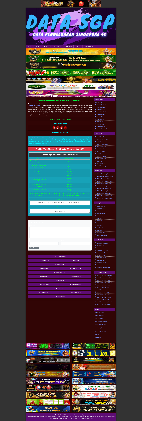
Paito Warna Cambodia (102, 144)
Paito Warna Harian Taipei (103, 294)
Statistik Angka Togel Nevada (104, 195)
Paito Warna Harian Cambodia (104, 282)
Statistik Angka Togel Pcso (103, 186)
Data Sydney (99, 211)
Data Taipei (99, 225)
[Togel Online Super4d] (71, 65)
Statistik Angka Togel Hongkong (104, 176)
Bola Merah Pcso (100, 255)
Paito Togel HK (98, 102)
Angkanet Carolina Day (100, 324)
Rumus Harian (76, 260)
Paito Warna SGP (49, 416)
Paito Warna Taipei (101, 156)
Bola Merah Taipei (101, 262)
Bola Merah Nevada (101, 265)
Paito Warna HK (31, 416)
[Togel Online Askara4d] (48, 374)
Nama (31, 240)
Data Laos (99, 223)
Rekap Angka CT (44, 268)
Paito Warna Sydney (101, 141)
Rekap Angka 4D (44, 276)
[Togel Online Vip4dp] (94, 360)
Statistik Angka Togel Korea (103, 188)
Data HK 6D (99, 230)
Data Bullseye (100, 215)
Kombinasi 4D (44, 292)
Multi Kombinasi (76, 284)
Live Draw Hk (98, 337)
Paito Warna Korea (101, 151)
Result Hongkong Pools (100, 331)
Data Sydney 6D (100, 232)
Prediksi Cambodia (101, 112)
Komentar (43, 103)
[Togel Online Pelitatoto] (71, 86)
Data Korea (99, 220)
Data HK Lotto (66, 418)
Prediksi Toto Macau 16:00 (35, 105)
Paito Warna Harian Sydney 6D (104, 302)
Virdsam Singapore (100, 312)
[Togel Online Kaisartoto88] (48, 402)
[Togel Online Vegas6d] (48, 367)
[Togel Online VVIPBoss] (71, 51)
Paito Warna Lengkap (102, 166)
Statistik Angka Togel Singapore (104, 174)
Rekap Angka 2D (60, 272)
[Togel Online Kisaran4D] (71, 72)
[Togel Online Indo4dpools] (48, 409)
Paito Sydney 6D (88, 46)
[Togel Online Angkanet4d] (94, 388)
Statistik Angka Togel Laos (103, 191)
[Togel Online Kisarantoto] (71, 79)
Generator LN (45, 260)
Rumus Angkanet (99, 315)
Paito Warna (69, 46)
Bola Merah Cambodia (102, 250)
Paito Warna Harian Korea (103, 290)
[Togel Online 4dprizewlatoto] (48, 395)
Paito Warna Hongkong (102, 139)
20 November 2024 (34, 103)
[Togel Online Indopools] (94, 395)
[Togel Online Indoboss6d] (94, 346)
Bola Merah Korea (101, 257)
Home (29, 46)
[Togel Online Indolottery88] (94, 381)
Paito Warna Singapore (102, 137)
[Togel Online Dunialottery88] (94, 367)
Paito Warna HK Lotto (57, 418)
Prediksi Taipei (100, 124)
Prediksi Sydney (100, 109)
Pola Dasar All (76, 276)
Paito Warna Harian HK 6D (103, 299)
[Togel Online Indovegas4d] (94, 409)
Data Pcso (99, 218)
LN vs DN (60, 288)
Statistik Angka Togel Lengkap (104, 198)
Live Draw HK (37, 46)
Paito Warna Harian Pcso (102, 287)
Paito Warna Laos (101, 154)
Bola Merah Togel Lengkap (103, 267)
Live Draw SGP (47, 46)
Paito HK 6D (78, 46)
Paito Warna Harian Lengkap (103, 304)
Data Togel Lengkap (101, 235)
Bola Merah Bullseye (101, 253)
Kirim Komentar (34, 247)
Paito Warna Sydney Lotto (87, 418)
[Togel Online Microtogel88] (48, 346)
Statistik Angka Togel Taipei (103, 193)
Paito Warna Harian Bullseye (103, 285)
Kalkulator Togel (60, 296)
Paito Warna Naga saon (101, 321)
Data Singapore (100, 206)
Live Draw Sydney (58, 46)
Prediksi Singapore (101, 104)
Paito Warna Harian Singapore (104, 275)
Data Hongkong (100, 208)
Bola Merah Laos (100, 260)
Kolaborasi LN (76, 292)
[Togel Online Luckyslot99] (94, 353)
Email (62, 240)
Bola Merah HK (100, 245)
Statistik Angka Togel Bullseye (104, 183)
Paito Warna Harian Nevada (103, 297)
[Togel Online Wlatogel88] (48, 388)
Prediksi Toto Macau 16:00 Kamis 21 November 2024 (60, 101)
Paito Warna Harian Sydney (103, 280)
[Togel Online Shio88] (94, 402)
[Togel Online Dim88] (71, 58)
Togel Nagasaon (99, 318)
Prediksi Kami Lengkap (102, 129)
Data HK (97, 334)
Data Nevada (99, 228)
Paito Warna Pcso (101, 149)
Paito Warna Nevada (101, 158)
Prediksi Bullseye (100, 114)
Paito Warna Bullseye (101, 146)
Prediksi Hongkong (101, 107)
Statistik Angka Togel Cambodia (104, 181)
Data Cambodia (100, 213)
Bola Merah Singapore (102, 243)
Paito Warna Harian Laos (102, 292)
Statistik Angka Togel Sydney (104, 178)
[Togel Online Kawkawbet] (48, 360)
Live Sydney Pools (99, 328)
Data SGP (60, 416)
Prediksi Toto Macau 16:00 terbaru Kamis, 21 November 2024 (46, 138)
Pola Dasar (60, 280)
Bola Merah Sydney (101, 248)
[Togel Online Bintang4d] (48, 381)
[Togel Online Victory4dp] (48, 353)
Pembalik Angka (44, 284)
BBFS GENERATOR (60, 256)
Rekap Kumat (60, 264)
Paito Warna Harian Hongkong (104, 277)
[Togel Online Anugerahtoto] (94, 374)
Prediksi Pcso (99, 116)
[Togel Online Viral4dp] (71, 93)
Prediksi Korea (100, 119)
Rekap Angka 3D (76, 268)
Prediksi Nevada (100, 126)
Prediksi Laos (99, 121)
